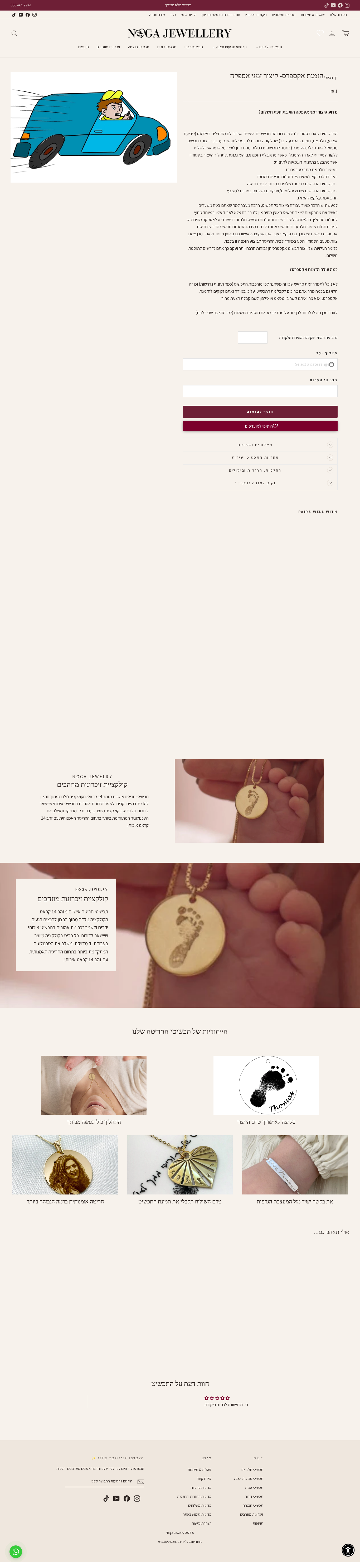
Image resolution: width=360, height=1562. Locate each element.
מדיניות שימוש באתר (197, 1514)
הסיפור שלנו (338, 14)
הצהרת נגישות (202, 1523)
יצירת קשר (204, 1478)
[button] (260, 426)
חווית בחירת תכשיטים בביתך (220, 14)
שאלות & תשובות (313, 14)
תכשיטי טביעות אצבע (231, 46)
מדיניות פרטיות (201, 1487)
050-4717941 (21, 5)
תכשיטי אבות (193, 46)
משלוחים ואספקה (255, 444)
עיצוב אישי (188, 14)
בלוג (173, 14)
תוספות (83, 46)
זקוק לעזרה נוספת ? (255, 483)
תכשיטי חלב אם (270, 46)
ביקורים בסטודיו (256, 14)
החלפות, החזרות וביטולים (255, 470)
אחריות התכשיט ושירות (255, 457)
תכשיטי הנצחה (138, 46)
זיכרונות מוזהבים (108, 46)
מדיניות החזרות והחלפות (194, 1496)
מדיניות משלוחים (283, 14)
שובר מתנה (157, 14)
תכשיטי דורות (166, 46)
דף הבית (332, 77)
